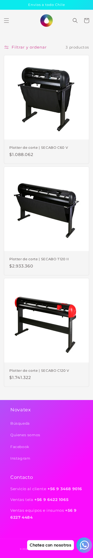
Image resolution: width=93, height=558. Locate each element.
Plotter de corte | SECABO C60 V (38, 147)
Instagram (20, 458)
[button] (6, 20)
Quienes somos (25, 435)
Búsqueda (20, 423)
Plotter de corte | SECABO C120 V (39, 370)
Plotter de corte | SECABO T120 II (39, 259)
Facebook (19, 446)
